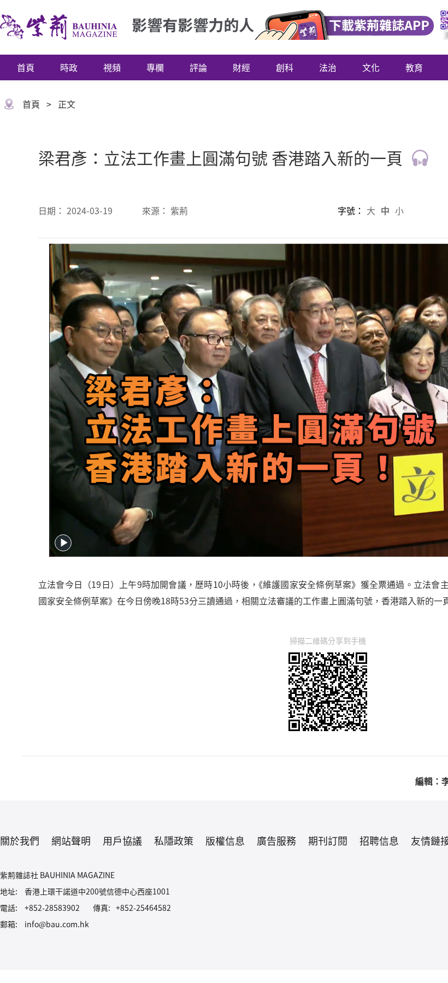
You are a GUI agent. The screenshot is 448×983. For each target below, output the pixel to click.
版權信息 (225, 840)
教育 (414, 67)
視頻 (112, 67)
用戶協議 (122, 840)
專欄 (155, 67)
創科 (284, 67)
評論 (198, 67)
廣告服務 (276, 840)
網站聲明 (71, 840)
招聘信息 (379, 840)
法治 (328, 67)
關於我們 (19, 840)
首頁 (25, 67)
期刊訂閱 (327, 840)
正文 (66, 103)
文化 (371, 67)
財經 (241, 67)
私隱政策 (173, 840)
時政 (69, 67)
